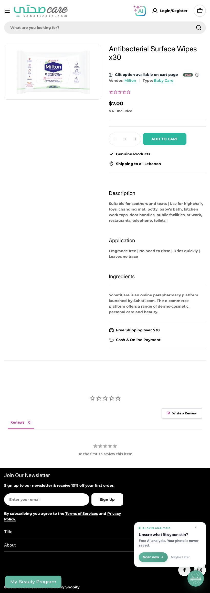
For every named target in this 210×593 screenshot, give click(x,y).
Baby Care (163, 80)
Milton (130, 80)
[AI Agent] (139, 11)
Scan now (151, 557)
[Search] (199, 28)
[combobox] (105, 27)
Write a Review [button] (184, 413)
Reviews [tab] (17, 422)
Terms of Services (81, 513)
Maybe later (180, 557)
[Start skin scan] (195, 579)
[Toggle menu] (7, 11)
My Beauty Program (33, 582)
